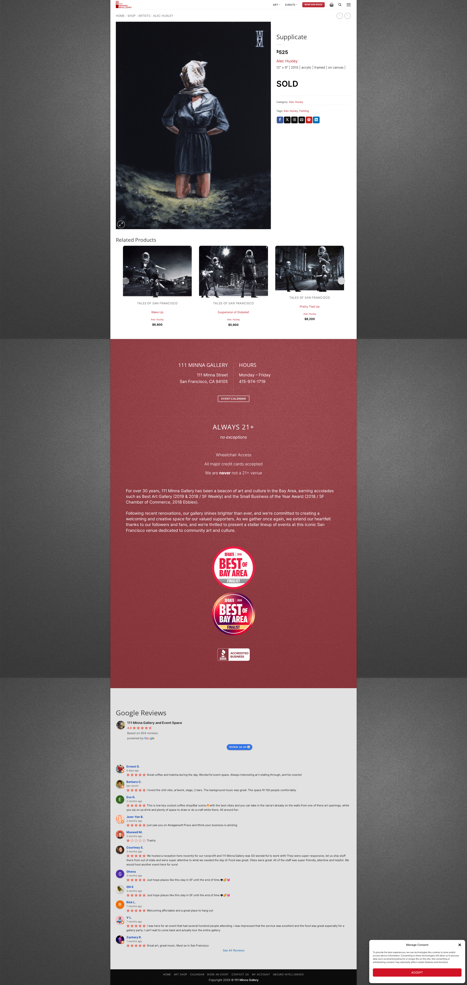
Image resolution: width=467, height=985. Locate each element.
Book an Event (218, 974)
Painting (304, 110)
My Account (261, 974)
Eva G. (130, 797)
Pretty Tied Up (310, 306)
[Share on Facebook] (280, 120)
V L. (129, 917)
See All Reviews (233, 950)
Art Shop (180, 974)
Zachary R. (134, 937)
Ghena (131, 871)
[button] (460, 945)
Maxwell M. (134, 832)
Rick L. (131, 902)
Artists (144, 16)
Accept (417, 972)
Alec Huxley (163, 16)
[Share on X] (287, 120)
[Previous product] (347, 16)
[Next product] (340, 16)
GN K (130, 887)
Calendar (197, 974)
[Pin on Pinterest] (309, 120)
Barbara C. (134, 782)
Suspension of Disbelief (233, 312)
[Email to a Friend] (301, 120)
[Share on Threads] (294, 120)
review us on (237, 747)
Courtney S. (134, 847)
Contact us (240, 974)
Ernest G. (133, 766)
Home (120, 16)
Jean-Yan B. (135, 817)
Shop (132, 16)
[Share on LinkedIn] (316, 120)
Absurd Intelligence (288, 974)
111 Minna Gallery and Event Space (154, 723)
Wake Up (157, 312)
